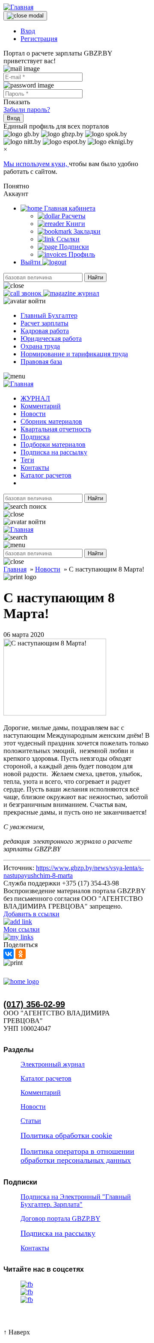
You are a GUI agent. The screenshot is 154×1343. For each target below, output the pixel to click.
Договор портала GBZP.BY (61, 1218)
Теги (27, 459)
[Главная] (18, 7)
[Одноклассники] (20, 954)
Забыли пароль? (26, 109)
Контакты (35, 467)
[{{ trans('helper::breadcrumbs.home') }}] (21, 981)
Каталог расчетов (46, 475)
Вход (28, 31)
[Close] (25, 16)
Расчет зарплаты (44, 323)
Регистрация (39, 38)
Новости (33, 413)
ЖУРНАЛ (35, 398)
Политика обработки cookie (66, 1135)
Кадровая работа (45, 330)
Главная (15, 569)
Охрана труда (40, 346)
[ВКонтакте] (8, 954)
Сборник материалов (51, 421)
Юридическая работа (51, 338)
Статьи (31, 1120)
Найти (95, 277)
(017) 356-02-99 (34, 1004)
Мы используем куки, (36, 163)
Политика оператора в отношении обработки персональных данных (77, 1155)
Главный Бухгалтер (49, 315)
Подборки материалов (53, 444)
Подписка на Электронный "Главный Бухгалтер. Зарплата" (76, 1200)
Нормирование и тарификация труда (74, 354)
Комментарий (41, 406)
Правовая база (41, 361)
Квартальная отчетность (56, 429)
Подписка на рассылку (54, 452)
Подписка (35, 436)
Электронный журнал (53, 1064)
